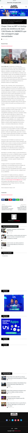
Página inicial (4, 20)
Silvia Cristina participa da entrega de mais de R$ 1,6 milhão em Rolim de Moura (16, 391)
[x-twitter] (10, 420)
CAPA (12, 428)
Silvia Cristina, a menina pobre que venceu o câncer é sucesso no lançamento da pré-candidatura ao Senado (17, 237)
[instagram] (15, 420)
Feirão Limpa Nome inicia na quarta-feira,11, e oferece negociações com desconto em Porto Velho (16, 404)
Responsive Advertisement (6, 46)
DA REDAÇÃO (17, 220)
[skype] (13, 420)
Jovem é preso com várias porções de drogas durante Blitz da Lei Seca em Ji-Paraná (15, 244)
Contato (15, 428)
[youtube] (18, 420)
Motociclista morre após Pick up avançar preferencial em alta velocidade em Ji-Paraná (17, 377)
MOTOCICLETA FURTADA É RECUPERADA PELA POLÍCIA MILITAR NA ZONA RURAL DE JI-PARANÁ (16, 384)
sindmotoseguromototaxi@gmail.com (14, 179)
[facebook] (7, 420)
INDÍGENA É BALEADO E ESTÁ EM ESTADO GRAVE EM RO (16, 230)
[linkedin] (21, 420)
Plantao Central (17, 430)
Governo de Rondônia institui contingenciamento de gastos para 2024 (15, 397)
